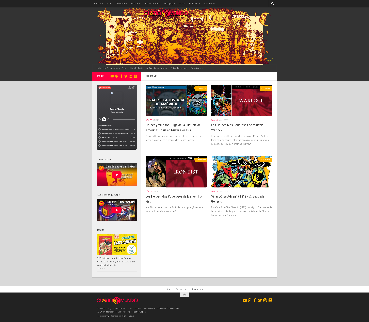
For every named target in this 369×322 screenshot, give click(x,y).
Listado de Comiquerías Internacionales (148, 68)
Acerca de (196, 289)
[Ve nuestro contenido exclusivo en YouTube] (112, 76)
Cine (109, 3)
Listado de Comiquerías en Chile (111, 68)
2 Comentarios (201, 160)
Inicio (168, 289)
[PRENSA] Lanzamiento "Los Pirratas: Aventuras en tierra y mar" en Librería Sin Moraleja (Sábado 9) (116, 261)
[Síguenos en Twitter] (126, 76)
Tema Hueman (128, 316)
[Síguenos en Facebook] (121, 76)
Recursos (180, 289)
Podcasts (193, 3)
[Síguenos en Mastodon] (116, 76)
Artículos (208, 3)
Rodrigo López (139, 311)
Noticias (134, 3)
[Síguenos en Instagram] (130, 76)
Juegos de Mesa (152, 3)
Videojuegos (169, 3)
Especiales (196, 68)
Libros (182, 3)
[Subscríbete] (135, 76)
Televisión (120, 3)
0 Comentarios (266, 88)
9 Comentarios (201, 88)
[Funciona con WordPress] (108, 316)
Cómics (97, 3)
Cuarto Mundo (123, 308)
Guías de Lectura (179, 68)
